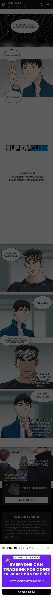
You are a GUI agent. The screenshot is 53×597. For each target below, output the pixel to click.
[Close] (48, 548)
